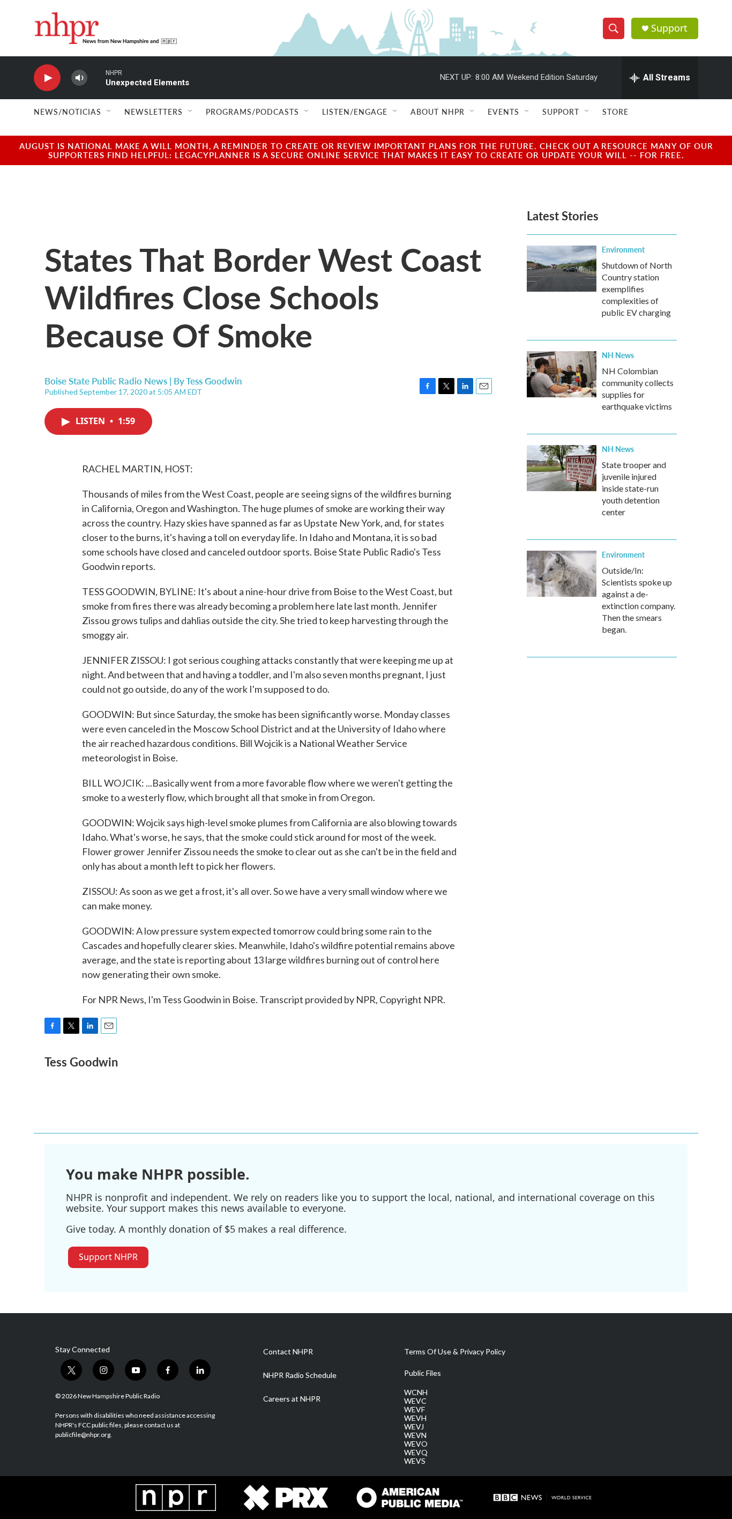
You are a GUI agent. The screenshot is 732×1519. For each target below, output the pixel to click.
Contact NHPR (288, 1351)
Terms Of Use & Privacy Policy (454, 1351)
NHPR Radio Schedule (300, 1375)
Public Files (422, 1373)
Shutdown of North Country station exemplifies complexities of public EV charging (637, 288)
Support (669, 28)
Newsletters (153, 111)
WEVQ (416, 1452)
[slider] (96, 77)
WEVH (415, 1418)
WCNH (416, 1392)
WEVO (416, 1444)
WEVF (414, 1409)
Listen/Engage (354, 111)
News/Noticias (67, 111)
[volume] (79, 78)
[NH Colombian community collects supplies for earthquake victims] (561, 374)
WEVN (415, 1435)
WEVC (415, 1401)
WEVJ (414, 1426)
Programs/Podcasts (252, 111)
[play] (47, 78)
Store (615, 111)
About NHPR (437, 111)
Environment (623, 249)
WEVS (414, 1461)
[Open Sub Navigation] (109, 111)
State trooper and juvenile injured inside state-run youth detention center (634, 488)
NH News (618, 355)
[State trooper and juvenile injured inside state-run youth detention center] (561, 468)
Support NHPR (108, 1257)
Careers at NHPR (291, 1399)
